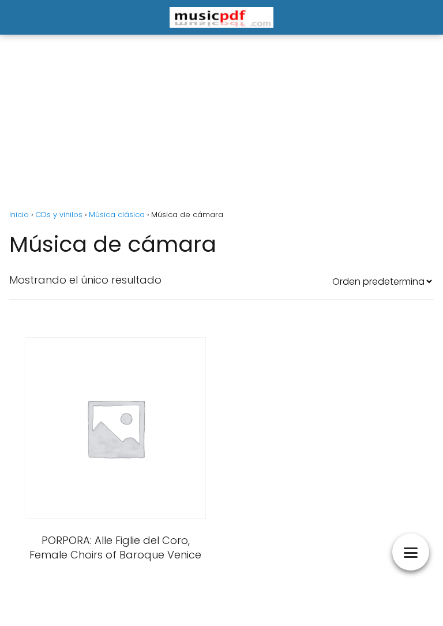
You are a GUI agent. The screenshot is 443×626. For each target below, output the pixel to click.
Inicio (19, 214)
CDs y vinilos (58, 214)
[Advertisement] (221, 122)
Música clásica (117, 214)
